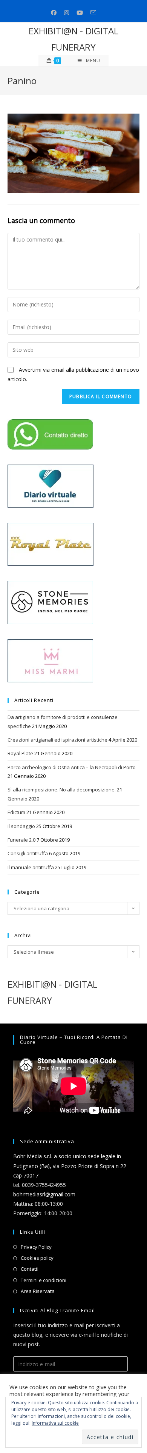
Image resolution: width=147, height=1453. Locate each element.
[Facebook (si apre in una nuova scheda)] (53, 13)
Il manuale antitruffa (31, 867)
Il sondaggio (21, 826)
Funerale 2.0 (21, 839)
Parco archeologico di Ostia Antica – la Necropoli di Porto (72, 767)
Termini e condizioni (43, 1280)
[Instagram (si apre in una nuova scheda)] (66, 13)
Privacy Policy (36, 1247)
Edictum (16, 812)
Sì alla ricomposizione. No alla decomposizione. (62, 789)
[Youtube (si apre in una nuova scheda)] (80, 13)
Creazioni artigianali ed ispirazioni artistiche (57, 739)
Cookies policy (37, 1257)
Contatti (29, 1268)
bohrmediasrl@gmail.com (44, 1194)
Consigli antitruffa (28, 853)
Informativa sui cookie (55, 1423)
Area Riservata (38, 1291)
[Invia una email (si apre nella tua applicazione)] (93, 13)
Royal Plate (20, 753)
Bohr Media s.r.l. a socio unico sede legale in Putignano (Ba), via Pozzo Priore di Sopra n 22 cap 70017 (69, 1166)
